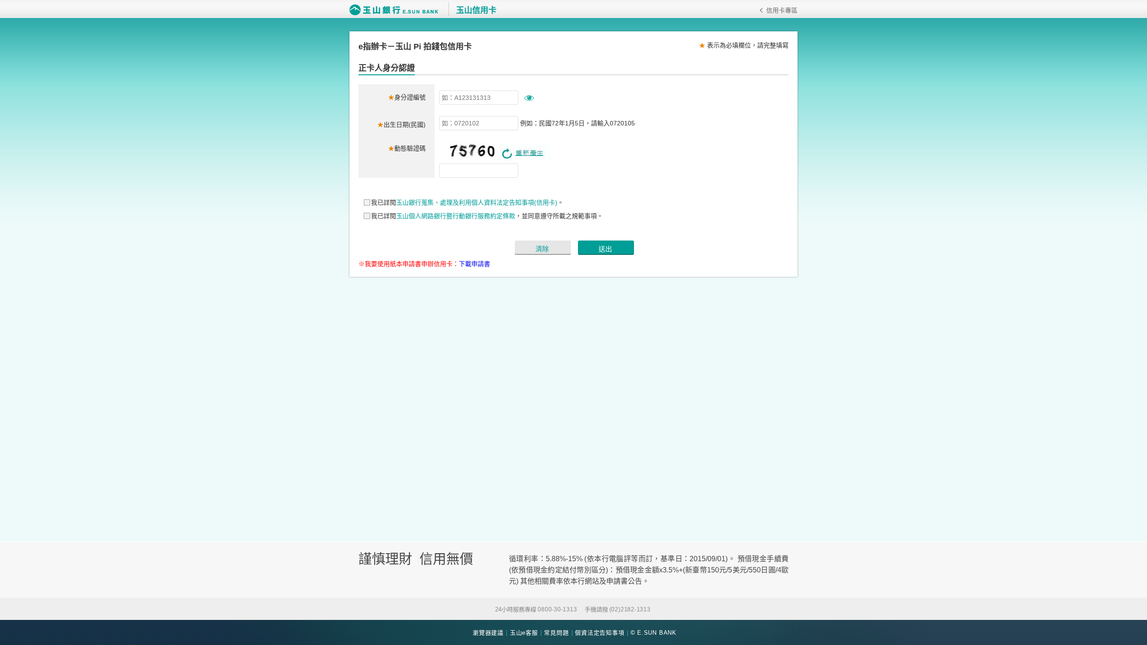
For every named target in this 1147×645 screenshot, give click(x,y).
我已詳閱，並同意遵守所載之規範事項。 (487, 215)
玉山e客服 (524, 632)
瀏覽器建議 (488, 632)
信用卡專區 (782, 10)
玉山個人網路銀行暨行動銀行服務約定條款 (455, 215)
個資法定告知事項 (599, 632)
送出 (605, 249)
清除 (542, 249)
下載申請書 (474, 263)
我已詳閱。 (467, 202)
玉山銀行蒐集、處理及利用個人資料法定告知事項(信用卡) (476, 202)
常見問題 (556, 632)
